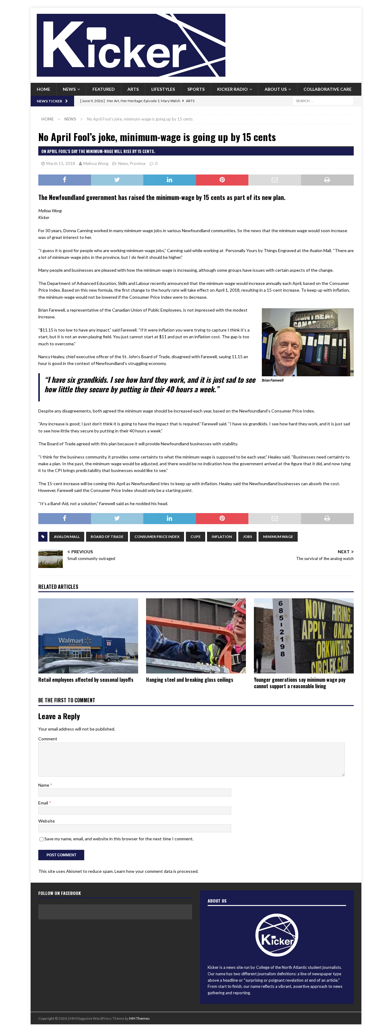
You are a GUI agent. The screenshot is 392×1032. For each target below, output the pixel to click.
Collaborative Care (327, 89)
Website (46, 820)
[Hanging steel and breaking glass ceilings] (196, 635)
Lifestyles (163, 89)
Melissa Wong (95, 163)
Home (43, 89)
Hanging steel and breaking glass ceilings (189, 679)
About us (276, 89)
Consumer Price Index (156, 536)
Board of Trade (107, 536)
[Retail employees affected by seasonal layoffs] (88, 635)
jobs (247, 536)
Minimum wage (278, 536)
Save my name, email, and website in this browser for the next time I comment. (119, 838)
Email (43, 802)
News (69, 89)
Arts (133, 89)
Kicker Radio (232, 89)
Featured (103, 89)
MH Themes (139, 1018)
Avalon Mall (67, 536)
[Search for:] (323, 100)
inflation (222, 536)
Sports (196, 89)
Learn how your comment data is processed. (156, 871)
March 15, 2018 (60, 163)
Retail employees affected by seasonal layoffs (86, 679)
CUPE (195, 536)
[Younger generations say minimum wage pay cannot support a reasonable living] (304, 635)
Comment (47, 738)
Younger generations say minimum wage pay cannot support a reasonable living (299, 683)
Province (137, 163)
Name (44, 785)
